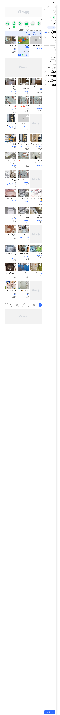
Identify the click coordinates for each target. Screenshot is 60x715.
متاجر (49, 67)
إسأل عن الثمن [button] (23, 108)
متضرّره (53, 57)
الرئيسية (38, 19)
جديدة (53, 50)
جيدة (54, 53)
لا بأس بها (48, 53)
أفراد (54, 67)
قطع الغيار (52, 61)
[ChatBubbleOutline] (26, 55)
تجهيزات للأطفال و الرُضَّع (24, 19)
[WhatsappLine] (22, 55)
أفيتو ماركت (33, 19)
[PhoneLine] (19, 55)
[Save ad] (40, 38)
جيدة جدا (48, 50)
